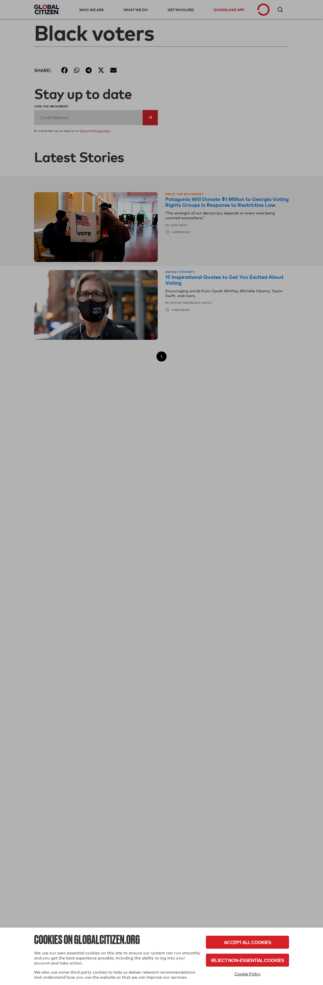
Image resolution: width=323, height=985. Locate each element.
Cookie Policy (247, 974)
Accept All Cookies (247, 942)
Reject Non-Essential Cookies (247, 960)
